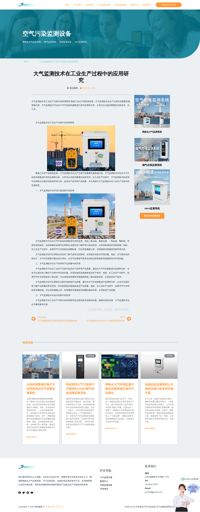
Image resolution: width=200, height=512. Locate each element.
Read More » (32, 437)
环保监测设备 (120, 4)
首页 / (26, 61)
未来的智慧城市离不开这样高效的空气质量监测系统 (41, 388)
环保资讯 (90, 4)
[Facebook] (19, 492)
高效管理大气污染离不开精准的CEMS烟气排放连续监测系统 (80, 388)
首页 (67, 4)
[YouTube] (32, 492)
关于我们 (77, 4)
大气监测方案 (104, 4)
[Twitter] (23, 492)
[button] (152, 216)
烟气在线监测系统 (152, 165)
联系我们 (147, 4)
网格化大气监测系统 (152, 132)
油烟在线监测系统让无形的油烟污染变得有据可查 (159, 388)
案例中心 (135, 4)
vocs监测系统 (152, 208)
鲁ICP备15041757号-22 (53, 506)
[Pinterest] (28, 492)
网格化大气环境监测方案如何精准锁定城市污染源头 (119, 388)
